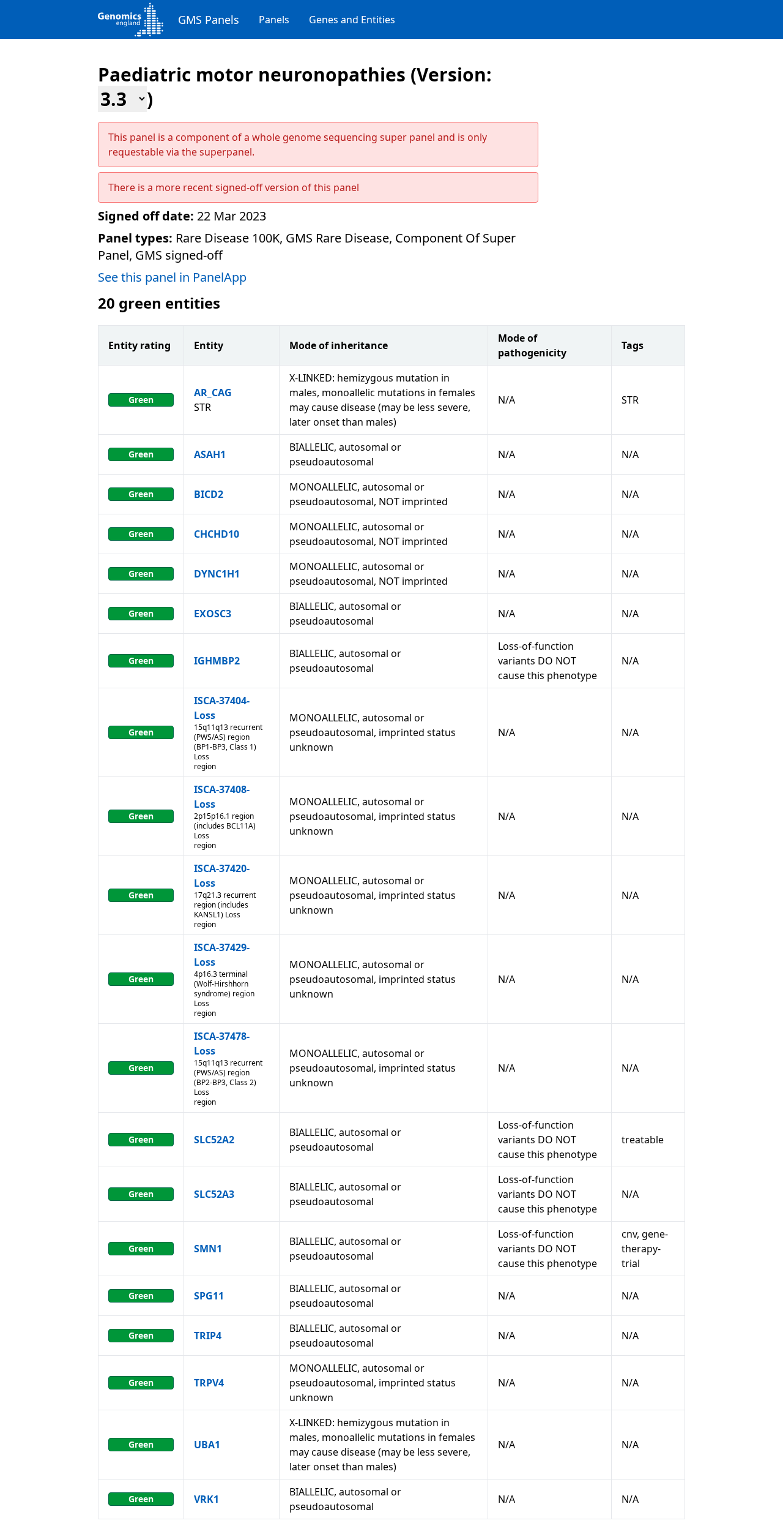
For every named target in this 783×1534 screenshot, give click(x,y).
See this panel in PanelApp (172, 277)
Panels (274, 19)
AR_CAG (213, 392)
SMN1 (208, 1248)
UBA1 (207, 1444)
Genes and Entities (352, 19)
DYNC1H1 (217, 574)
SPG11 (209, 1296)
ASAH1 (210, 454)
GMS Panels (208, 19)
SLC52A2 (214, 1139)
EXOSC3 (212, 613)
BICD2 (208, 494)
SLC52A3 (214, 1194)
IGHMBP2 (217, 660)
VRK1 (206, 1499)
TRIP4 (207, 1335)
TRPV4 (209, 1382)
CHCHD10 (216, 534)
